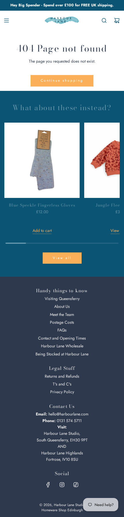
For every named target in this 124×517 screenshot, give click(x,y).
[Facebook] (48, 484)
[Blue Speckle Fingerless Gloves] (42, 160)
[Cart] (116, 20)
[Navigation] (6, 20)
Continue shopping (62, 80)
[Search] (104, 20)
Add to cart (42, 230)
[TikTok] (75, 484)
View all (62, 258)
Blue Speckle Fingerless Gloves (42, 205)
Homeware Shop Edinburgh (62, 510)
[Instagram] (62, 484)
